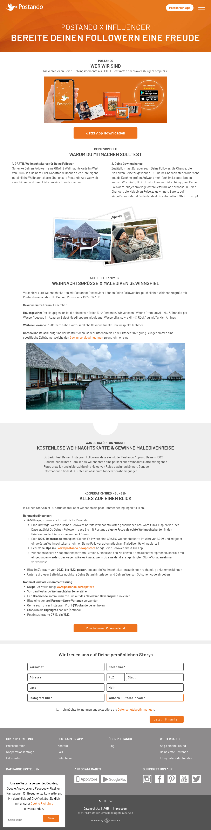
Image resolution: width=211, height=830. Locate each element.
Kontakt (62, 745)
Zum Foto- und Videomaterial (105, 628)
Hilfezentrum (14, 758)
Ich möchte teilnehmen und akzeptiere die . (108, 709)
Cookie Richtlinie (42, 803)
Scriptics (115, 820)
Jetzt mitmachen (166, 719)
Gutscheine (65, 758)
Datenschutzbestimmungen (136, 709)
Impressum (120, 808)
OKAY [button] (51, 818)
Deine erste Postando (174, 751)
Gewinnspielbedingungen (86, 337)
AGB (106, 808)
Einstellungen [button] (15, 819)
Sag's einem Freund (173, 745)
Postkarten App (179, 7)
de (105, 801)
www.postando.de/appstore (76, 548)
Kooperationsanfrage (20, 751)
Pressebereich (15, 745)
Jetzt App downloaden (105, 133)
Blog (111, 745)
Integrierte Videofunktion (176, 758)
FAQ (60, 751)
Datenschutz (91, 808)
